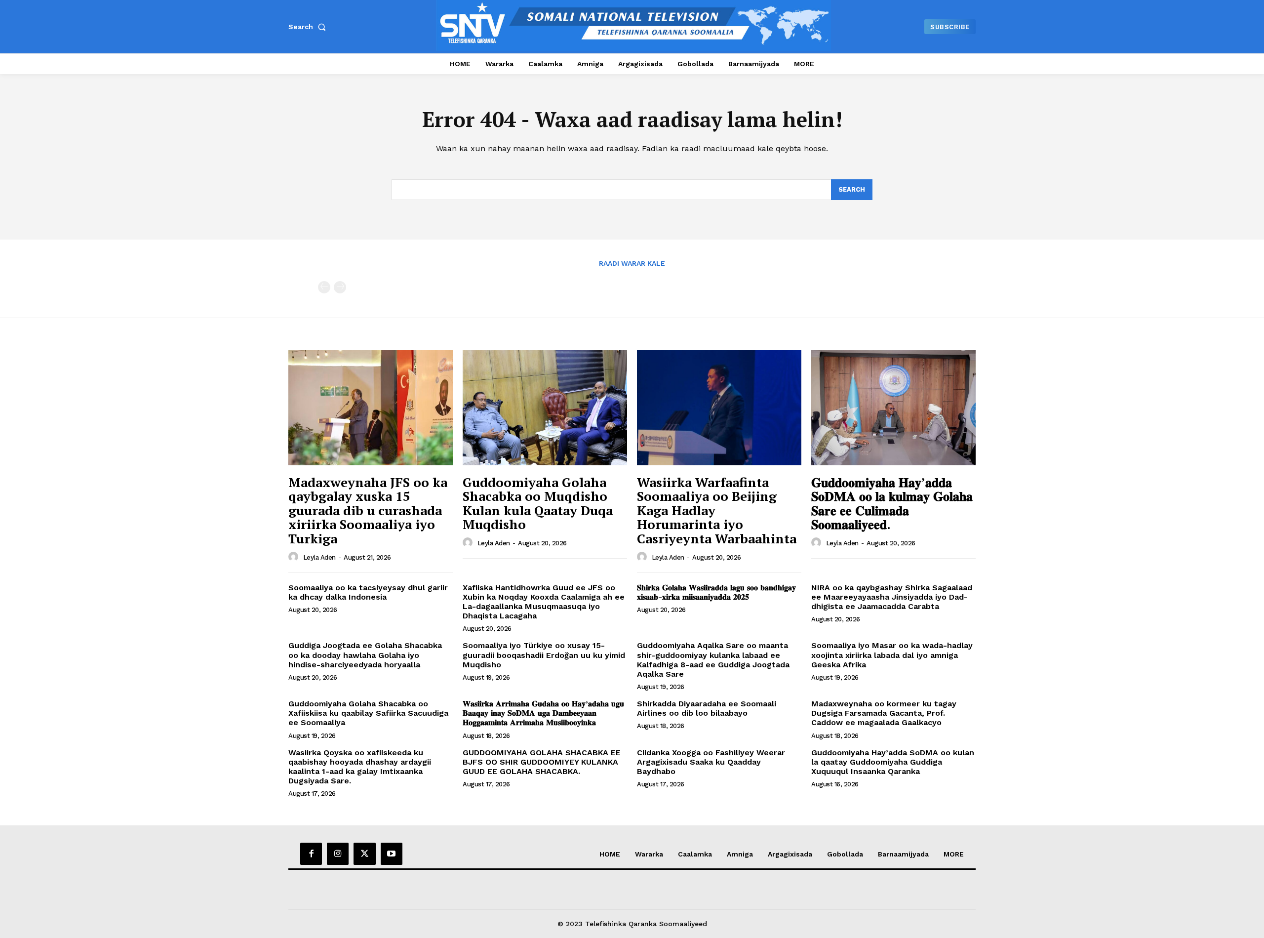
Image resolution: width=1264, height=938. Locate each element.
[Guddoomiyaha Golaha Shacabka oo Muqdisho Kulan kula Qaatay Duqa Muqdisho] (545, 407)
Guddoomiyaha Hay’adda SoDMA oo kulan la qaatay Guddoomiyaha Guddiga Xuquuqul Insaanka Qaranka (892, 762)
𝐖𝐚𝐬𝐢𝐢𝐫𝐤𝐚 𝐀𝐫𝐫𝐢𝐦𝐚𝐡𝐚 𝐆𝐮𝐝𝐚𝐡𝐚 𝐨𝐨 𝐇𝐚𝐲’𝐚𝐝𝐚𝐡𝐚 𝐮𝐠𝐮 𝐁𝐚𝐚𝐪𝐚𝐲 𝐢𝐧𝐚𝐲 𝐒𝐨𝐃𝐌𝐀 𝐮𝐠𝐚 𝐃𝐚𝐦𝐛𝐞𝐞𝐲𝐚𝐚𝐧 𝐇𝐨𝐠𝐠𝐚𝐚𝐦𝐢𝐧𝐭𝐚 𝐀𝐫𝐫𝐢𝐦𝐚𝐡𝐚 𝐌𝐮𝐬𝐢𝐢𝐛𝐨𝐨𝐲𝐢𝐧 (543, 713)
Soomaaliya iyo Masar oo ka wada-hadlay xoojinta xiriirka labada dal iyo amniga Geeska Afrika (892, 655)
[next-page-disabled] (340, 287)
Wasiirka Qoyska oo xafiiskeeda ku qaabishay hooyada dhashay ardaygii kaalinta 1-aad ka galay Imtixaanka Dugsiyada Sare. (359, 767)
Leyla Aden (319, 557)
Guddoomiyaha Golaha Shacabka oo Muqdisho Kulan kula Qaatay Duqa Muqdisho (538, 503)
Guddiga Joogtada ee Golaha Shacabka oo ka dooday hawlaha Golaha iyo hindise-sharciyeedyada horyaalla (365, 655)
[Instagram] (338, 853)
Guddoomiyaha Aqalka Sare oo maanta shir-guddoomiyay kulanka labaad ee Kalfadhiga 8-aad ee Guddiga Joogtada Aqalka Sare (713, 660)
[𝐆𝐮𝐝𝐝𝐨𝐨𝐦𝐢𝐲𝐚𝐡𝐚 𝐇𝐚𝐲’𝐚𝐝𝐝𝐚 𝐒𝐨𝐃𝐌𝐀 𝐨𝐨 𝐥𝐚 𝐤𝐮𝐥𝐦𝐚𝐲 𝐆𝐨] (893, 407)
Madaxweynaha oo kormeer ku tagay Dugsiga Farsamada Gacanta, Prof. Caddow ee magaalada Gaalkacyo (883, 713)
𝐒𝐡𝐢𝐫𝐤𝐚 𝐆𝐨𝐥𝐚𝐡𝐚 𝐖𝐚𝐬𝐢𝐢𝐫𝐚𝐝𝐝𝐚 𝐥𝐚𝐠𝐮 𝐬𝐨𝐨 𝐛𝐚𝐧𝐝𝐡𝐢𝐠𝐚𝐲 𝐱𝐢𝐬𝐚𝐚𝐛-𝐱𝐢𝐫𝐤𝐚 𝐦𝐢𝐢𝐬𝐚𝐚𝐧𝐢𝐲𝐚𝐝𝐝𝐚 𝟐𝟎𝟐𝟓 (716, 592)
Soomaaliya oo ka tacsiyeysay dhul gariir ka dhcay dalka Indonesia (368, 592)
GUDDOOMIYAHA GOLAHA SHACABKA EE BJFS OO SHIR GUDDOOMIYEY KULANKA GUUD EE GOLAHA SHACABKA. (542, 762)
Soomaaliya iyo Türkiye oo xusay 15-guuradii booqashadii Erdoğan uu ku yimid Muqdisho (544, 655)
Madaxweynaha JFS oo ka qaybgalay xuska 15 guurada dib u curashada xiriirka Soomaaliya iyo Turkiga (367, 510)
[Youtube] (391, 853)
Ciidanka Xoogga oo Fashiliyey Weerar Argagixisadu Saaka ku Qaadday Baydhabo (711, 762)
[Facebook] (311, 853)
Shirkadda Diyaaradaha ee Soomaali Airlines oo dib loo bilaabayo (706, 708)
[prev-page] (324, 287)
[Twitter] (364, 853)
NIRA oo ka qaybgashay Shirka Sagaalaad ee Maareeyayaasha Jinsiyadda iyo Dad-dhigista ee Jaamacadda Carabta (891, 597)
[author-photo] (294, 557)
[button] (309, 26)
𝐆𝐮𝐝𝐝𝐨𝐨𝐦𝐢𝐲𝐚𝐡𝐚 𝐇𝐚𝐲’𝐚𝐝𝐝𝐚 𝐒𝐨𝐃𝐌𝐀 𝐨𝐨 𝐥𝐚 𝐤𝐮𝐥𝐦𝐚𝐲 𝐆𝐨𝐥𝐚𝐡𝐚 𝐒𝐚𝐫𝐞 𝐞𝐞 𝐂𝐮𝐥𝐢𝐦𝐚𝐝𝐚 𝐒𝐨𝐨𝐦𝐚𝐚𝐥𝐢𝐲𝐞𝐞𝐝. (892, 503)
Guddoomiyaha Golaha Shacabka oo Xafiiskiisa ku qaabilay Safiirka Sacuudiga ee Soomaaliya (368, 713)
